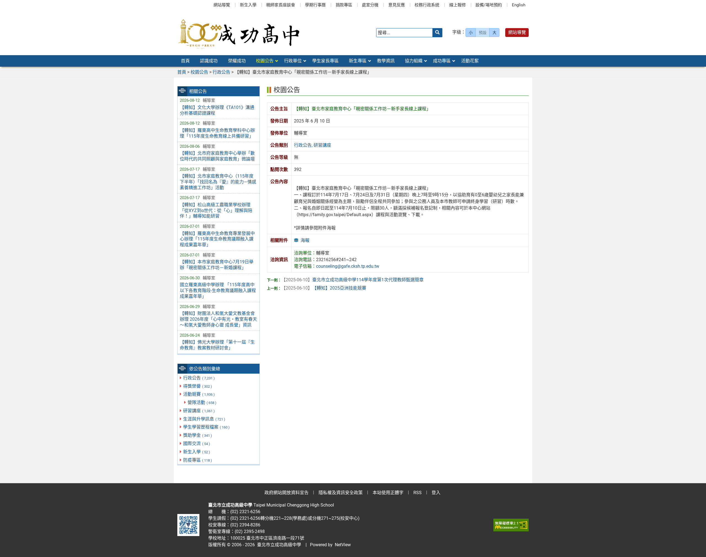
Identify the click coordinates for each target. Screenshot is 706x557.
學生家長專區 (325, 60)
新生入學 (248, 4)
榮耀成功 (237, 60)
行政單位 (293, 60)
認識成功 (209, 60)
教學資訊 (386, 60)
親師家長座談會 (280, 4)
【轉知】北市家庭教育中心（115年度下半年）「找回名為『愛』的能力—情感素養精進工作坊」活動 (218, 181)
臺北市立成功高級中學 (278, 544)
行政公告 (199, 378)
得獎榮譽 (197, 386)
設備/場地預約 (488, 4)
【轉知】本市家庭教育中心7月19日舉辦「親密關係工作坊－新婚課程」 (216, 264)
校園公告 (265, 60)
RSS (417, 492)
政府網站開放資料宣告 (286, 492)
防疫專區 (197, 460)
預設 (482, 32)
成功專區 (442, 60)
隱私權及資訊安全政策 (341, 492)
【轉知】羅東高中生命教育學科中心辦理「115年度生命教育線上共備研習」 (217, 133)
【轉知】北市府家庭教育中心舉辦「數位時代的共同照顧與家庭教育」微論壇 (217, 156)
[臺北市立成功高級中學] (238, 33)
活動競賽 (199, 394)
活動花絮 (470, 60)
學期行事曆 (315, 4)
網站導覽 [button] (517, 32)
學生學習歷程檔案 (206, 427)
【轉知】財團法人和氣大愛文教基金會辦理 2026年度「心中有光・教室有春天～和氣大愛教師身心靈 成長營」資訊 (218, 319)
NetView (343, 544)
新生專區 (358, 60)
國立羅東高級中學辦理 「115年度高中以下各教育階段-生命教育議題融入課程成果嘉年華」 (218, 290)
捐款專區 (344, 4)
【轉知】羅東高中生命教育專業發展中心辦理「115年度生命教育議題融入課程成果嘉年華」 (217, 239)
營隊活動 (202, 402)
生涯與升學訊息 (204, 419)
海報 (305, 240)
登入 (436, 492)
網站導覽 (221, 4)
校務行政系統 (426, 4)
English (518, 4)
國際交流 (196, 443)
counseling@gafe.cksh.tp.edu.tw (347, 266)
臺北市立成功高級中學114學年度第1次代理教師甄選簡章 (352, 279)
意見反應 (396, 4)
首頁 (185, 60)
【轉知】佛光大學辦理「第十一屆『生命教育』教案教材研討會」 (217, 344)
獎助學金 (197, 435)
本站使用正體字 (388, 492)
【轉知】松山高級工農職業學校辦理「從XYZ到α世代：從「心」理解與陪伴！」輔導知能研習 (216, 210)
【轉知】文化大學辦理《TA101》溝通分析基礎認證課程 (217, 110)
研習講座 (199, 410)
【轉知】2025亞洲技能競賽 (323, 288)
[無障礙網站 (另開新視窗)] (511, 525)
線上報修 (457, 4)
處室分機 (370, 4)
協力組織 (413, 60)
